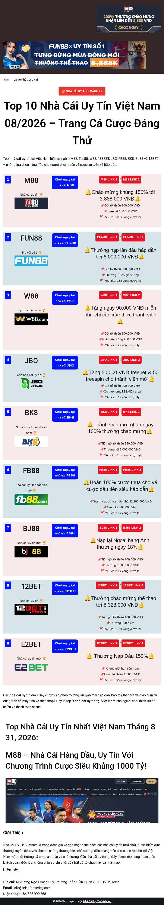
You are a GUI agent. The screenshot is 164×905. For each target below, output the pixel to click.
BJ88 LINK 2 (132, 527)
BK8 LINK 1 (109, 411)
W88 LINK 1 (109, 295)
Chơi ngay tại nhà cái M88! (65, 182)
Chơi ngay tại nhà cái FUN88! (65, 240)
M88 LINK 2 (131, 179)
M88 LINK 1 (109, 179)
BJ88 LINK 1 (108, 527)
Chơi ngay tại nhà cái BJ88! (65, 530)
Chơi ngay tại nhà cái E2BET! (65, 646)
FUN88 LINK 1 (107, 237)
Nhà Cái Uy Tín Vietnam (97, 901)
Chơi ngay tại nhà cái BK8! (65, 414)
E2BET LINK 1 (107, 643)
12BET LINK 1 (107, 585)
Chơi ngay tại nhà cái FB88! (65, 472)
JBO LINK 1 (109, 359)
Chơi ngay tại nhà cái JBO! (65, 362)
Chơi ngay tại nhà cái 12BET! (65, 588)
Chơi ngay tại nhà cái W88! (65, 298)
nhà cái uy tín (20, 159)
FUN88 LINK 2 (133, 237)
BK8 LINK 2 (131, 411)
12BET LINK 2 (133, 585)
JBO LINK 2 (131, 359)
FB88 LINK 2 (132, 469)
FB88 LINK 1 (108, 469)
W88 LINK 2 (131, 295)
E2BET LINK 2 (133, 643)
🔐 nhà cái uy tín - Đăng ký (82, 91)
